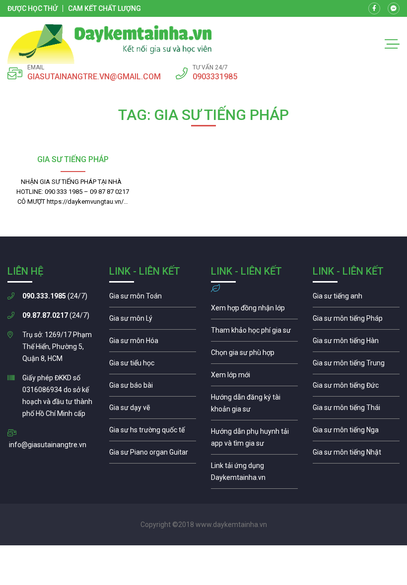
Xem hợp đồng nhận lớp (254, 310)
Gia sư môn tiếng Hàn (356, 343)
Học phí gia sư (254, 332)
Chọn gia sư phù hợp (254, 355)
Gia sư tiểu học (152, 365)
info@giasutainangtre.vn (47, 445)
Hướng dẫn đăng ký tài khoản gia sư (254, 405)
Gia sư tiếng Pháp (73, 159)
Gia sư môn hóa (152, 343)
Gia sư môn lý (152, 320)
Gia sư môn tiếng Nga (254, 474)
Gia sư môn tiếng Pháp (356, 320)
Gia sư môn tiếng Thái (356, 410)
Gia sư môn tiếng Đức (356, 387)
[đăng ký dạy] (109, 44)
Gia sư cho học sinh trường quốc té (152, 432)
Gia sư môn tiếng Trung (356, 365)
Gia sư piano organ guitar (152, 454)
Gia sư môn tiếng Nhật (356, 454)
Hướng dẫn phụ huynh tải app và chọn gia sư (254, 439)
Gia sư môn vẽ (152, 410)
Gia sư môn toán (152, 298)
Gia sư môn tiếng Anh (356, 298)
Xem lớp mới (254, 377)
